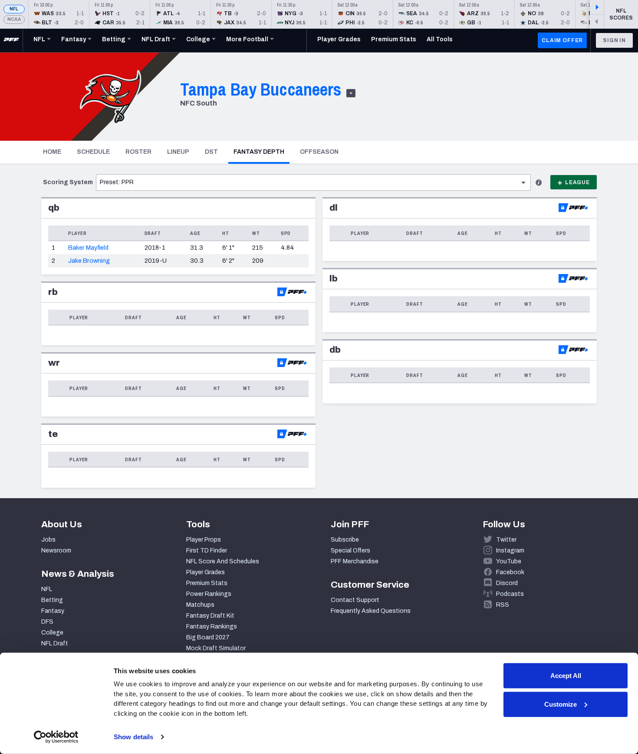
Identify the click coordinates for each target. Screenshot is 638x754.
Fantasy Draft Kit (210, 615)
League (577, 182)
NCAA (14, 19)
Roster (138, 152)
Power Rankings (208, 594)
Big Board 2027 (208, 637)
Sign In (614, 40)
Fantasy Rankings (211, 626)
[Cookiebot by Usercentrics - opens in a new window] (56, 737)
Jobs (48, 539)
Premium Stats (206, 583)
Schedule (93, 152)
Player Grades (205, 572)
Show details (133, 737)
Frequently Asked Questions (371, 611)
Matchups (200, 605)
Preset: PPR (117, 182)
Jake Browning (89, 260)
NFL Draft (54, 643)
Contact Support (355, 600)
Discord (507, 583)
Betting (52, 600)
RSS (502, 605)
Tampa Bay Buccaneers (260, 89)
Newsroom (56, 550)
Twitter (506, 539)
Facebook (510, 572)
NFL (14, 9)
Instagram (510, 550)
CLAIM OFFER (562, 40)
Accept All (565, 675)
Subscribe (345, 539)
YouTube (508, 561)
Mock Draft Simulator (216, 648)
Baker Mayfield (88, 247)
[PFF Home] (11, 40)
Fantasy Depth (261, 151)
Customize (560, 704)
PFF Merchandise (354, 561)
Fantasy (52, 611)
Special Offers (350, 550)
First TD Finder (206, 550)
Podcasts (510, 594)
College (52, 632)
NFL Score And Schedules (222, 561)
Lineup (178, 152)
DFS (47, 621)
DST (211, 152)
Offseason (319, 152)
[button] (68, 181)
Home (52, 152)
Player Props (203, 539)
